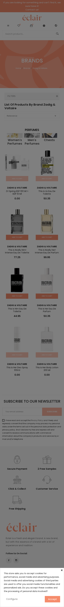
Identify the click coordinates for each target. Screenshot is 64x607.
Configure (12, 599)
